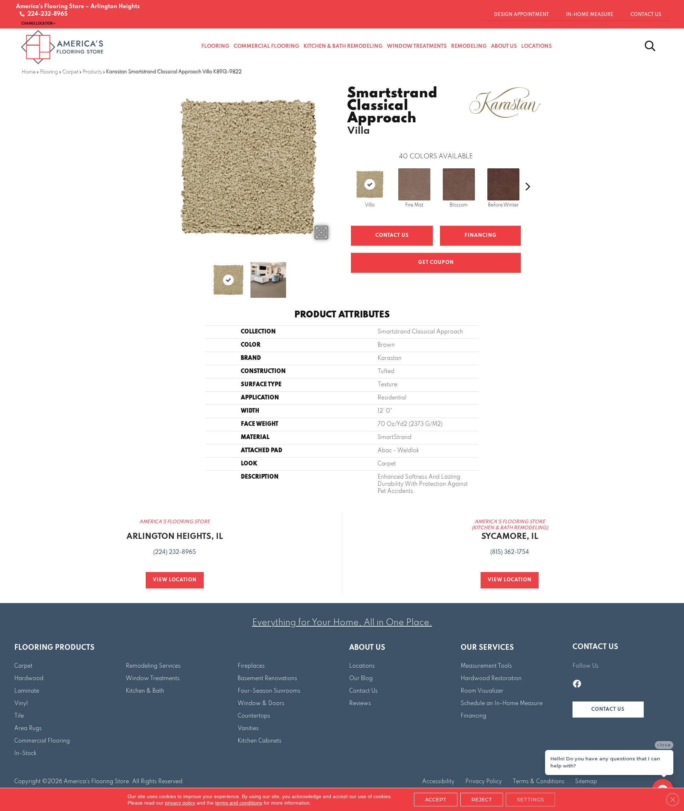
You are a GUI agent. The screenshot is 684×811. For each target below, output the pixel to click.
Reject (481, 799)
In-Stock (25, 753)
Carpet (70, 72)
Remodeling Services (153, 666)
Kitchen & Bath (145, 691)
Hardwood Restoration (491, 679)
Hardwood (28, 679)
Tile (19, 716)
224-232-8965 (46, 14)
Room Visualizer (482, 691)
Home (28, 72)
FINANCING (481, 235)
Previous (163, 276)
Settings (530, 799)
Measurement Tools (486, 666)
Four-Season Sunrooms (269, 691)
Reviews (360, 704)
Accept (435, 799)
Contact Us (392, 235)
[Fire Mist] (414, 184)
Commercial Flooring (42, 741)
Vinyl (21, 704)
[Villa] (370, 184)
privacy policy (180, 803)
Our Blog (361, 679)
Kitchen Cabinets (259, 741)
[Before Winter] (503, 184)
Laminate (26, 691)
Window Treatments (153, 679)
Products (92, 72)
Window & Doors (261, 704)
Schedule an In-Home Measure (502, 704)
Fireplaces (251, 666)
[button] (608, 710)
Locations (362, 666)
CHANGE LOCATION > (38, 23)
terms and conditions (238, 803)
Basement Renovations (267, 679)
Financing (473, 716)
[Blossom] (459, 184)
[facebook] (577, 685)
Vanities (248, 728)
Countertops (254, 716)
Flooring (49, 72)
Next (333, 276)
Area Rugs (28, 728)
